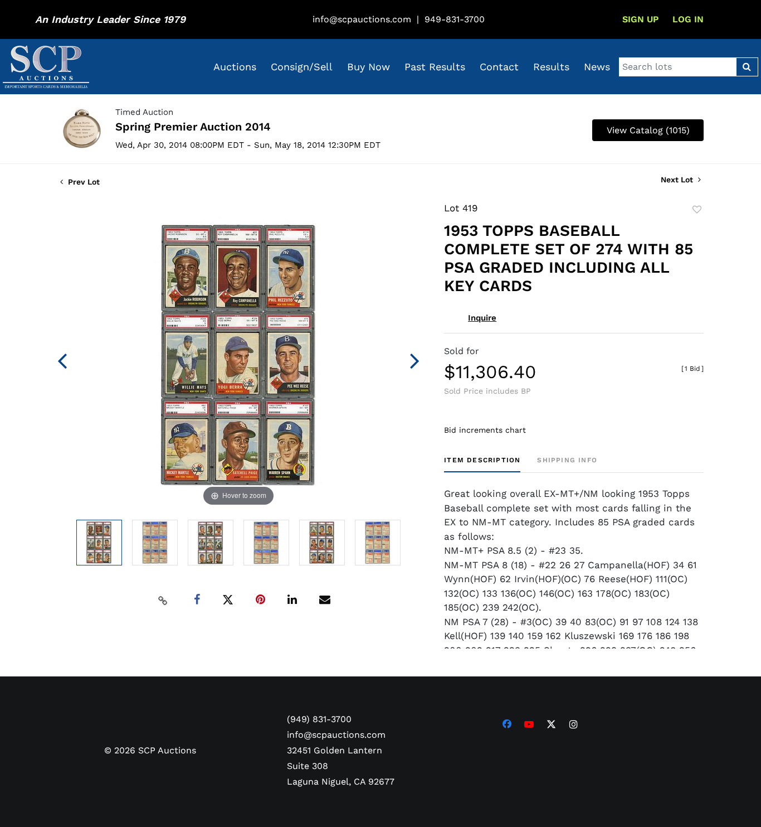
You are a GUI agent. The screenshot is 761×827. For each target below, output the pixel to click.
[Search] (747, 67)
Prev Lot (83, 181)
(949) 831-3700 (319, 719)
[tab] (482, 464)
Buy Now (368, 66)
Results (551, 66)
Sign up (640, 19)
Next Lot (678, 179)
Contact (499, 66)
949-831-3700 (455, 19)
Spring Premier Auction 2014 (193, 126)
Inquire (482, 318)
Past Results (434, 66)
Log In (688, 19)
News (597, 66)
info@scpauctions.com (362, 19)
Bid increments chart (485, 429)
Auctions (234, 66)
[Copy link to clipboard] (163, 600)
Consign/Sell (302, 66)
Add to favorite (697, 210)
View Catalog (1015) (648, 130)
